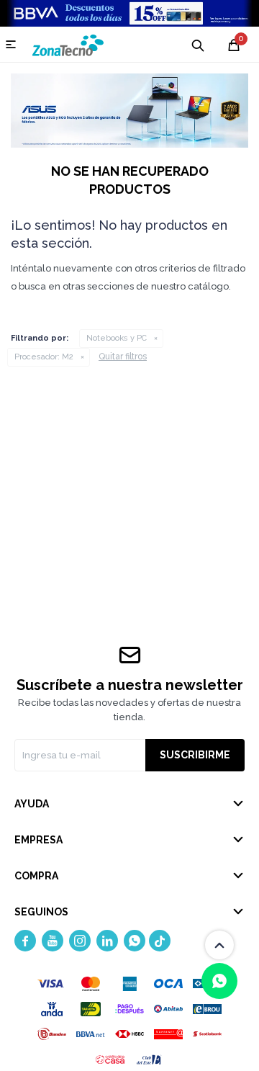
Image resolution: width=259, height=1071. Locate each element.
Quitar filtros (123, 356)
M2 (43, 357)
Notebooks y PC (116, 338)
